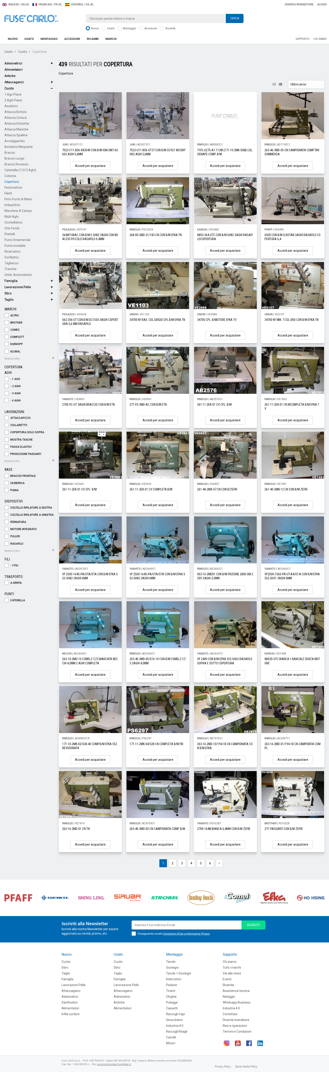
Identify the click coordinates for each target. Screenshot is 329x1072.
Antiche (9, 76)
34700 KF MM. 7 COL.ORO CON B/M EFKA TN (291, 320)
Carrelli (171, 1037)
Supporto (303, 38)
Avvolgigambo (14, 141)
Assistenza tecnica (236, 991)
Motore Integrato (23, 529)
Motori (170, 1043)
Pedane (171, 985)
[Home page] (31, 18)
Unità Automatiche (18, 275)
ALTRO (14, 315)
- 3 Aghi (15, 393)
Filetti (8, 193)
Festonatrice (13, 187)
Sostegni (172, 967)
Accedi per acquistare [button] (90, 166)
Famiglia (10, 281)
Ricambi (170, 28)
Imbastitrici (12, 205)
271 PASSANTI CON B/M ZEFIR (284, 829)
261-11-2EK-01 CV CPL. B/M (214, 404)
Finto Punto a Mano (18, 199)
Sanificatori (70, 1002)
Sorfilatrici (11, 257)
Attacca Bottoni (15, 112)
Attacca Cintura (15, 117)
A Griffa (16, 582)
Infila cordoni (70, 1014)
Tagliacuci (11, 263)
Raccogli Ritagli (176, 1031)
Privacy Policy (223, 1066)
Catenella (17, 600)
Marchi (111, 38)
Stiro (8, 293)
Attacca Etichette (16, 123)
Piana (14, 490)
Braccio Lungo (14, 158)
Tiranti (170, 991)
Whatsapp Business (236, 1002)
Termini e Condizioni (237, 1031)
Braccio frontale (23, 475)
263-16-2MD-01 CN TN (76, 829)
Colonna (10, 176)
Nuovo (94, 28)
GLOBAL (15, 351)
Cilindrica (17, 483)
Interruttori (173, 979)
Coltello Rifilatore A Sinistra (32, 514)
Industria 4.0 (174, 1025)
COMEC (15, 329)
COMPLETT (17, 337)
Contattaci (230, 1014)
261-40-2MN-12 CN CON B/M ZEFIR (286, 489)
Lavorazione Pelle (17, 287)
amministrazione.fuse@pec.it (114, 1064)
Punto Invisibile (15, 245)
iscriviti (253, 925)
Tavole (170, 961)
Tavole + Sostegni (178, 973)
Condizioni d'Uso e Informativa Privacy (186, 933)
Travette (10, 269)
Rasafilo (16, 543)
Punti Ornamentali (17, 240)
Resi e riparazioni (235, 1025)
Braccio (9, 152)
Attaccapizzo (20, 418)
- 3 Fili (14, 565)
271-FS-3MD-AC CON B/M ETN (148, 404)
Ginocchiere (174, 1020)
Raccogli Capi (175, 1014)
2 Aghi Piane (13, 100)
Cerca (234, 18)
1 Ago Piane (12, 94)
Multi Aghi (11, 216)
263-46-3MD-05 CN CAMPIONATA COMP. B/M (157, 829)
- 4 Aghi (15, 400)
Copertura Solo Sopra (27, 432)
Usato (111, 28)
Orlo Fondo (12, 228)
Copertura (11, 181)
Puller (15, 536)
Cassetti (172, 1008)
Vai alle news (232, 973)
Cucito (22, 51)
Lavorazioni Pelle (73, 985)
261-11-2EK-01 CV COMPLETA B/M (151, 489)
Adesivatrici (13, 63)
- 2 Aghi (15, 386)
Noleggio (229, 996)
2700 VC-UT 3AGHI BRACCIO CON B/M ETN (88, 404)
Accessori (150, 28)
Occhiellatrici (13, 222)
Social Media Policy (246, 1066)
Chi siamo (320, 38)
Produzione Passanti (25, 454)
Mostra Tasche (21, 439)
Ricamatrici (12, 251)
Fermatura (18, 522)
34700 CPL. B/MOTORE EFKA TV (217, 320)
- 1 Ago (15, 379)
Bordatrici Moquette (18, 147)
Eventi (227, 979)
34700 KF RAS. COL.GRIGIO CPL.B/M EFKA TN (157, 320)
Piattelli (9, 234)
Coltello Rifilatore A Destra (31, 507)
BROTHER (16, 322)
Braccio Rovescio (16, 164)
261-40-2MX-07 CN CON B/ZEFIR (217, 489)
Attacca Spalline (16, 135)
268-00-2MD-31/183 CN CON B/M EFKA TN (156, 235)
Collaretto (18, 425)
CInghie (171, 996)
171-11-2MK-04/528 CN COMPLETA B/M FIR (156, 744)
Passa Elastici (21, 446)
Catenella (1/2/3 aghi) (20, 170)
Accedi (322, 4)
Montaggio (129, 28)
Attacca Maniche (16, 129)
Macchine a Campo (18, 211)
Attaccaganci (14, 82)
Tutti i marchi (232, 967)
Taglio (9, 299)
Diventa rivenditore (299, 4)
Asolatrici (11, 106)
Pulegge (172, 1002)
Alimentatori (13, 69)
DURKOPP (16, 344)
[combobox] (165, 18)
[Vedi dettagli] (90, 115)
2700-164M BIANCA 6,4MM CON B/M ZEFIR (223, 829)
